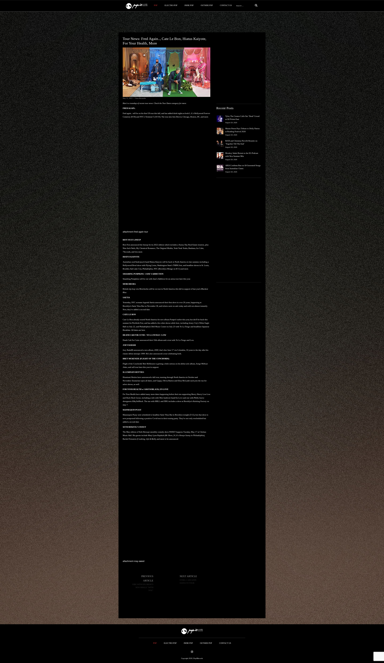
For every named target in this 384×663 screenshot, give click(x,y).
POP (155, 5)
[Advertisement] (192, 22)
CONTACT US (226, 5)
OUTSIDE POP (207, 5)
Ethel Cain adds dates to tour (188, 581)
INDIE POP (189, 5)
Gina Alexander (140, 98)
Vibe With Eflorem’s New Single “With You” (142, 587)
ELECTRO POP (171, 5)
